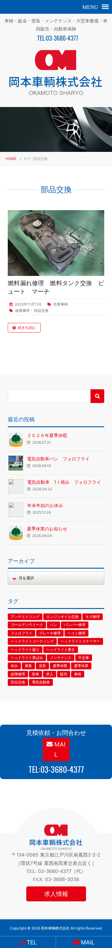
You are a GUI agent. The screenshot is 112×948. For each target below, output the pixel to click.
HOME (11, 158)
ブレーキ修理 (50, 633)
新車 (35, 674)
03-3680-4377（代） (62, 871)
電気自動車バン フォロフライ (58, 459)
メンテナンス (60, 657)
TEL (31, 942)
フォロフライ (21, 633)
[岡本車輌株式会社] (56, 97)
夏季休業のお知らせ (47, 529)
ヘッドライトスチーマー (80, 641)
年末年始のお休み (45, 505)
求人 (49, 674)
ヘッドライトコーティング (32, 641)
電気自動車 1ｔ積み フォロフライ (64, 482)
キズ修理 (92, 616)
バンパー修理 (74, 624)
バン (53, 624)
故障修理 (22, 310)
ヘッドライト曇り (25, 649)
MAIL (59, 749)
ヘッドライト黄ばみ (27, 657)
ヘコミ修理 (76, 633)
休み (14, 665)
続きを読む (27, 327)
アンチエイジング (25, 616)
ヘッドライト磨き (60, 649)
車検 (77, 674)
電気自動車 (41, 682)
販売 (63, 674)
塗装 (42, 665)
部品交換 (41, 310)
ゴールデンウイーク (27, 624)
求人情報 (56, 893)
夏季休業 (81, 665)
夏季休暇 (60, 665)
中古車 (83, 657)
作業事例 (60, 304)
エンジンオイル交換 (62, 616)
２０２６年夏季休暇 (47, 435)
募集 (28, 665)
